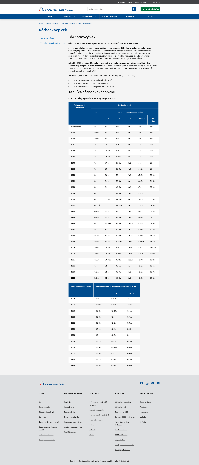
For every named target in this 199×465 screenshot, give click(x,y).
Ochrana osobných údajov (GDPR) (48, 428)
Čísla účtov (43, 417)
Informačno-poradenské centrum (98, 403)
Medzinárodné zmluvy (46, 435)
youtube (153, 383)
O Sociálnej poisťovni (46, 412)
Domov (41, 24)
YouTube (143, 422)
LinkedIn (143, 417)
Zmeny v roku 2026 (121, 412)
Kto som (49, 17)
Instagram (144, 412)
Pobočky (130, 2)
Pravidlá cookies (70, 432)
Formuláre (121, 2)
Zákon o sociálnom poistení (49, 422)
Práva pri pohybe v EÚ (122, 450)
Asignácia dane (120, 440)
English (150, 17)
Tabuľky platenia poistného (124, 445)
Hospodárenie (69, 407)
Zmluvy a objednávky (71, 417)
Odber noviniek (145, 402)
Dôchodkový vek (120, 407)
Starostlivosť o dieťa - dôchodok (122, 423)
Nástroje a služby (109, 17)
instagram (147, 383)
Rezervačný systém (141, 2)
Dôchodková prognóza (123, 402)
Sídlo (40, 402)
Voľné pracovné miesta (47, 440)
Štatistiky (67, 402)
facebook (141, 383)
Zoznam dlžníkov (155, 2)
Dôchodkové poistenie (68, 24)
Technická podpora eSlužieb (99, 415)
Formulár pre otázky (96, 410)
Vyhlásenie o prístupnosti (73, 427)
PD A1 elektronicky (121, 435)
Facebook (143, 407)
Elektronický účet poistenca (125, 417)
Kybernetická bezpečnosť (73, 422)
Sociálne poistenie (89, 17)
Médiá (91, 435)
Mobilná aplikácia (121, 430)
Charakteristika (44, 407)
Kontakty (130, 17)
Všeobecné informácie (85, 24)
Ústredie (92, 430)
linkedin (158, 383)
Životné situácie (69, 17)
